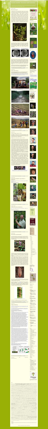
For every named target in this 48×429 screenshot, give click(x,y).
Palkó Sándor (13, 410)
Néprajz (25, 302)
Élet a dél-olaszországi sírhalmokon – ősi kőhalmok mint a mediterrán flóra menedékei (33, 294)
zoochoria (15, 420)
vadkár (11, 419)
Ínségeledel (31, 396)
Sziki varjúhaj (27, 414)
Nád (20, 406)
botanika (22, 387)
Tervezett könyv (13, 416)
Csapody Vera (14, 388)
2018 (30, 259)
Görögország (22, 394)
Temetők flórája (18, 415)
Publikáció (23, 411)
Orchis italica (30, 409)
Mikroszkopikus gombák (19, 405)
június (31, 245)
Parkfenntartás (19, 410)
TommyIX (25, 425)
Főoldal (19, 357)
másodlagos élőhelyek (14, 404)
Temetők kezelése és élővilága (23, 415)
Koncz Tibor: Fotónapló (32, 296)
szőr (32, 414)
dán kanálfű (25, 388)
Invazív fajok (36, 396)
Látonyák (16, 401)
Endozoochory (28, 391)
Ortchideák (35, 409)
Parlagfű (21, 410)
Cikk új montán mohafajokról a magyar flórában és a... (33, 251)
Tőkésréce (22, 416)
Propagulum (19, 411)
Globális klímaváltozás (13, 394)
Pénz (28, 410)
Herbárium (19, 395)
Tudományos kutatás (16, 417)
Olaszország (15, 409)
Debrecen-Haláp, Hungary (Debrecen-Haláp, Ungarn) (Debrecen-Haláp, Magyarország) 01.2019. (33, 318)
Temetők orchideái (27, 415)
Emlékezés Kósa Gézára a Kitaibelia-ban (34, 252)
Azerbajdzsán (24, 386)
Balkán (28, 386)
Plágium (35, 410)
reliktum (30, 411)
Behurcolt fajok (35, 386)
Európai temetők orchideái (14, 392)
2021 (30, 257)
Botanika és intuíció (24, 387)
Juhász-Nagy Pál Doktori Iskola (23, 397)
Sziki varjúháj (29, 414)
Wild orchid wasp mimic (32, 362)
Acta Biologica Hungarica (32, 330)
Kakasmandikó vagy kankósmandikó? (16, 234)
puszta (24, 411)
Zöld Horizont (18, 420)
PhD (29, 410)
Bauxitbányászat (32, 386)
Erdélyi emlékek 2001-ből (14, 70)
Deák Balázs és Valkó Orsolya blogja (32, 293)
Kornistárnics (15, 399)
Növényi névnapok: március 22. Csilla (16, 133)
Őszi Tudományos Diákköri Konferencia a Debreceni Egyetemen (33, 320)
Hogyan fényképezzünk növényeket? (17, 396)
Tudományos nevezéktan (20, 417)
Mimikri (22, 405)
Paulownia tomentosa (23, 410)
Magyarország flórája (34, 402)
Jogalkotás (14, 397)
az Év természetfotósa (17, 386)
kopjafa (11, 399)
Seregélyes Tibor (26, 412)
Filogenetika (22, 393)
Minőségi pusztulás (29, 405)
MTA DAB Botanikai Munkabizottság (32, 322)
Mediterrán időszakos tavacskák (32, 404)
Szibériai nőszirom (19, 414)
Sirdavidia (35, 412)
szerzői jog (16, 414)
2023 (30, 239)
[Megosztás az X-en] (23, 204)
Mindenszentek (24, 405)
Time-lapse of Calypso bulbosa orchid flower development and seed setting (33, 363)
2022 (30, 240)
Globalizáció (16, 394)
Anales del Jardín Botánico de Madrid (33, 334)
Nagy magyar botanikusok (25, 406)
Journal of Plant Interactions (32, 343)
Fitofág (23, 393)
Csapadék (12, 388)
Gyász (27, 394)
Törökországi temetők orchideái (34, 416)
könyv (28, 399)
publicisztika (21, 411)
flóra (26, 393)
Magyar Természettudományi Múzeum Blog (32, 300)
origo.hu (33, 409)
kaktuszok (31, 397)
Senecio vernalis (16, 412)
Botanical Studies (31, 338)
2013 (30, 263)
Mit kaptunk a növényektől (34, 405)
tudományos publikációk (24, 417)
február (31, 255)
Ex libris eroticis (23, 392)
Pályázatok (15, 410)
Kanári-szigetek (33, 397)
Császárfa (16, 388)
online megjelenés (18, 409)
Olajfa (13, 409)
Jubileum (19, 397)
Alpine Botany (31, 333)
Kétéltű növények (14, 398)
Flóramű (28, 393)
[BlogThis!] (23, 67)
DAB (21, 388)
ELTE (11, 391)
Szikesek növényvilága (23, 414)
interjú (32, 396)
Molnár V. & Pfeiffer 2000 (21, 57)
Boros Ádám (15, 387)
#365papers (12, 383)
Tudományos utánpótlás (28, 417)
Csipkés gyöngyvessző (18, 388)
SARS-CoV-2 (13, 412)
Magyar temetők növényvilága (13, 402)
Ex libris (20, 392)
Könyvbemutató (31, 399)
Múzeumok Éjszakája (12, 406)
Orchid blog (31, 325)
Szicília (21, 414)
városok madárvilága (22, 419)
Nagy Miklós (29, 406)
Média (26, 404)
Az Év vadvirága (21, 386)
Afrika (18, 385)
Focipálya (32, 393)
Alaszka (31, 385)
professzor (16, 411)
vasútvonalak (25, 419)
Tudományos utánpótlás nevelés (33, 417)
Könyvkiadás (35, 399)
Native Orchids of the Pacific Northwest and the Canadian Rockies (32, 311)
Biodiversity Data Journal (32, 336)
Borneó (13, 387)
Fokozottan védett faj (34, 393)
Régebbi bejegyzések (26, 357)
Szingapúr (31, 414)
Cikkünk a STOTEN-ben (14, 304)
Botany (30, 339)
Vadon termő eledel (14, 419)
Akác (21, 385)
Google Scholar (31, 285)
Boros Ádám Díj (18, 387)
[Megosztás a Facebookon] (24, 67)
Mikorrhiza (16, 405)
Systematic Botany (31, 354)
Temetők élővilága (15, 415)
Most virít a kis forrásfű (14, 9)
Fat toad (27, 392)
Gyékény (28, 394)
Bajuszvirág (26, 386)
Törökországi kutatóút (29, 416)
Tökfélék (24, 416)
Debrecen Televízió (33, 388)
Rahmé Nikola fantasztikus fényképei (33, 361)
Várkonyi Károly (19, 419)
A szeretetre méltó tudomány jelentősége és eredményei (22, 384)
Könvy (27, 399)
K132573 (26, 397)
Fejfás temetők (32, 392)
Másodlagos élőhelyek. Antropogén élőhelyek (20, 404)
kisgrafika (35, 398)
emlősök (20, 391)
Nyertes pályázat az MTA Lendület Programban (33, 298)
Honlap (20, 396)
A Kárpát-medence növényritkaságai (26, 383)
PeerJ (27, 410)
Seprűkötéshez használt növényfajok (21, 412)
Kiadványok (17, 398)
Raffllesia (28, 411)
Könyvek (33, 399)
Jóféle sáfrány (31, 307)
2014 (30, 262)
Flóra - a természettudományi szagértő (32, 303)
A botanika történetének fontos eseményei (18, 383)
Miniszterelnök (27, 405)
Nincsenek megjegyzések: (20, 67)
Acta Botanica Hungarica (32, 331)
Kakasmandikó (29, 397)
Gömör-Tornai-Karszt (19, 394)
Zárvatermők (14, 420)
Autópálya (15, 386)
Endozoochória (25, 391)
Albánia (33, 385)
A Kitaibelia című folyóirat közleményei (33, 383)
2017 (30, 260)
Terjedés (29, 415)
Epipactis (30, 391)
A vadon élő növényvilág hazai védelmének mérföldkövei (20, 384)
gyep (30, 394)
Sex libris (28, 412)
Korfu (13, 399)
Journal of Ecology (31, 342)
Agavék (19, 385)
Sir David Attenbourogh (32, 412)
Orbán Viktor (21, 409)
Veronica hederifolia (35, 419)
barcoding (30, 386)
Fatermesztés (29, 392)
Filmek (18, 393)
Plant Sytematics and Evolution (32, 352)
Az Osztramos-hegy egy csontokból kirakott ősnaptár (33, 301)
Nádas (21, 406)
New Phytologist (31, 345)
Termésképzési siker (32, 415)
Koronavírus (18, 399)
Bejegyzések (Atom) (15, 358)
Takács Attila (34, 414)
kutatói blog (23, 400)
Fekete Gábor (34, 392)
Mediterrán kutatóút (31, 315)
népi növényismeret (23, 302)
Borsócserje (20, 387)
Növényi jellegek (25, 407)
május (31, 246)
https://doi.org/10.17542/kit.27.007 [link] (15, 182)
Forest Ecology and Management (33, 341)
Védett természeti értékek (31, 419)
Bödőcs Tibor (30, 387)
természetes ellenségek (35, 415)
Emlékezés (16, 391)
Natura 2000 (31, 406)
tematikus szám (13, 415)
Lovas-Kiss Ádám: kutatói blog (33, 320)
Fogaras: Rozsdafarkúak (32, 296)
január (31, 256)
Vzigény (11, 420)
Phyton (30, 348)
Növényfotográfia (19, 407)
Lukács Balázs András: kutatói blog (33, 309)
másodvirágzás (25, 404)
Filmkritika (20, 393)
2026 (30, 237)
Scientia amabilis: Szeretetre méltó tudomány (23, 3)
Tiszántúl (18, 416)
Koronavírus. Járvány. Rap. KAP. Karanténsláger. (22, 399)
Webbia (31, 356)
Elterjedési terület (14, 391)
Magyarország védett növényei (19, 302)
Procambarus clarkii (14, 411)
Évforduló (17, 392)
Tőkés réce (20, 416)
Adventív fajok (16, 385)
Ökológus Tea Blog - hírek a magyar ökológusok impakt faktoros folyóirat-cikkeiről (33, 365)
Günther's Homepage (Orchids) (32, 369)
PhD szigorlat (31, 410)
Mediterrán (29, 404)
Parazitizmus (17, 410)
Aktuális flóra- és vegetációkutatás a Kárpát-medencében (26, 385)
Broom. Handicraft (32, 387)
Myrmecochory (18, 406)
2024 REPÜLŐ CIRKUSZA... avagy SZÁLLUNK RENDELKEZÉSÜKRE (33, 304)
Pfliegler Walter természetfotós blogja (33, 317)
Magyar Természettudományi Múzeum (19, 402)
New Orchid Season (31, 312)
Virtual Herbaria (31, 366)
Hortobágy (25, 396)
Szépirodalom (13, 414)
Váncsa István (17, 419)
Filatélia (15, 393)
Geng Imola (15, 72)
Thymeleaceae (15, 416)
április (31, 247)
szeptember (32, 243)
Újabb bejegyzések (12, 357)
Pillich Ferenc (34, 410)
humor (26, 396)
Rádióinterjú (26, 411)
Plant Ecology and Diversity (32, 350)
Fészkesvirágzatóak (13, 393)
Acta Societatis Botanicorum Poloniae (33, 332)
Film (16, 393)
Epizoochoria (35, 391)
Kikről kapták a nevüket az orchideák (24, 398)
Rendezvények (32, 411)
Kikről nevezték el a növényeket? (31, 398)
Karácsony (35, 397)
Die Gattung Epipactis (32, 368)
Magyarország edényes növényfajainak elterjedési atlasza (27, 402)
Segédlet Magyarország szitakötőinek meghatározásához (33, 360)
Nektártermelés (34, 406)
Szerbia (14, 414)
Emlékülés (18, 391)
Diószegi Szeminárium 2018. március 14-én (33, 323)
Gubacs (25, 394)
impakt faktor (29, 396)
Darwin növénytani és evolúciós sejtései (29, 388)
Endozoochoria (22, 391)
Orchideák (23, 409)
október (31, 242)
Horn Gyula (23, 396)
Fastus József (25, 392)
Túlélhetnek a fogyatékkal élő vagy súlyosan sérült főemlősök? (33, 291)
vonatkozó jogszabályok (16, 422)
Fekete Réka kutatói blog (32, 315)
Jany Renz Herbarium (32, 367)
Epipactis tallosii (33, 391)
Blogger (29, 425)
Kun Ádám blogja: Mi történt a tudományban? (33, 290)
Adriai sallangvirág (13, 385)
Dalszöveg (22, 388)
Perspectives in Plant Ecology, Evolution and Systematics (33, 346)
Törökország (26, 416)
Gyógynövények (33, 394)
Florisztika (30, 393)
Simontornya (30, 412)
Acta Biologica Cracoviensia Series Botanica (33, 329)
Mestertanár (14, 405)
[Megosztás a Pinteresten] (24, 204)
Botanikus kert (27, 387)
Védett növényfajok (28, 419)
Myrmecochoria (16, 406)
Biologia (31, 337)
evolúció (19, 392)
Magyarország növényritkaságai (15, 302)
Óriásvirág (32, 409)
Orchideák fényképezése (26, 409)
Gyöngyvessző (35, 394)
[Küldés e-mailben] (22, 67)
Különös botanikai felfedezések (29, 400)
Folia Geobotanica (31, 340)
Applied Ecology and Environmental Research (33, 335)
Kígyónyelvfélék (20, 398)
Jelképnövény (12, 397)
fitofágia (25, 393)
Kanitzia (31, 344)
